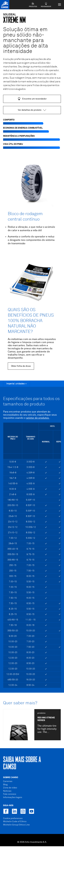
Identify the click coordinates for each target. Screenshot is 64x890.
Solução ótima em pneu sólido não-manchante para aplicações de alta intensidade (25, 40)
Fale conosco (9, 794)
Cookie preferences (13, 818)
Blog (5, 785)
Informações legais (12, 797)
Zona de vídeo (10, 788)
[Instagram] (23, 811)
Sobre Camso (10, 777)
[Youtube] (31, 811)
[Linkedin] (14, 811)
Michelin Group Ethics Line (16, 825)
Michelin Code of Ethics (14, 821)
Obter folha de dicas (21, 366)
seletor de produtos (37, 418)
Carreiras (7, 781)
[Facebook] (5, 811)
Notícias (7, 791)
